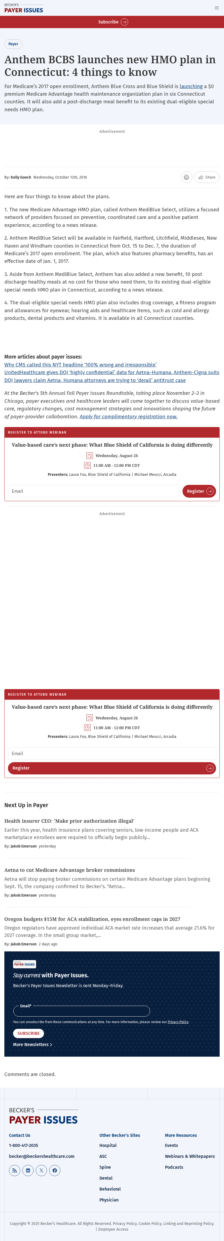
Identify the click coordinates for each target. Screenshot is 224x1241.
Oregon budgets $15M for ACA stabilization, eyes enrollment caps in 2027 (92, 919)
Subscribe (108, 22)
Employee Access (113, 1229)
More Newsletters (31, 1044)
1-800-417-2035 (23, 1145)
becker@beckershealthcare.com (42, 1156)
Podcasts (174, 1167)
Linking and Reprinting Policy (188, 1223)
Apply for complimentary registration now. (129, 416)
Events (171, 1145)
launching (191, 86)
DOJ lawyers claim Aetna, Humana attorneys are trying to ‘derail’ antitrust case (95, 380)
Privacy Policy (178, 1022)
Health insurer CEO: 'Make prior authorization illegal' (69, 821)
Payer (13, 44)
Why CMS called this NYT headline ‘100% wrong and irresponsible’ (80, 365)
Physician (109, 1200)
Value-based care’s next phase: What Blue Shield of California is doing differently (112, 444)
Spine (105, 1167)
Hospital (108, 1145)
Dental (106, 1178)
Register (195, 491)
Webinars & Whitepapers (190, 1156)
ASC (103, 1156)
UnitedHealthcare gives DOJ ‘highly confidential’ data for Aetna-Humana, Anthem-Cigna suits (111, 372)
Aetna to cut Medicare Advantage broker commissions (69, 870)
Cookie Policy (149, 1223)
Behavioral (110, 1189)
